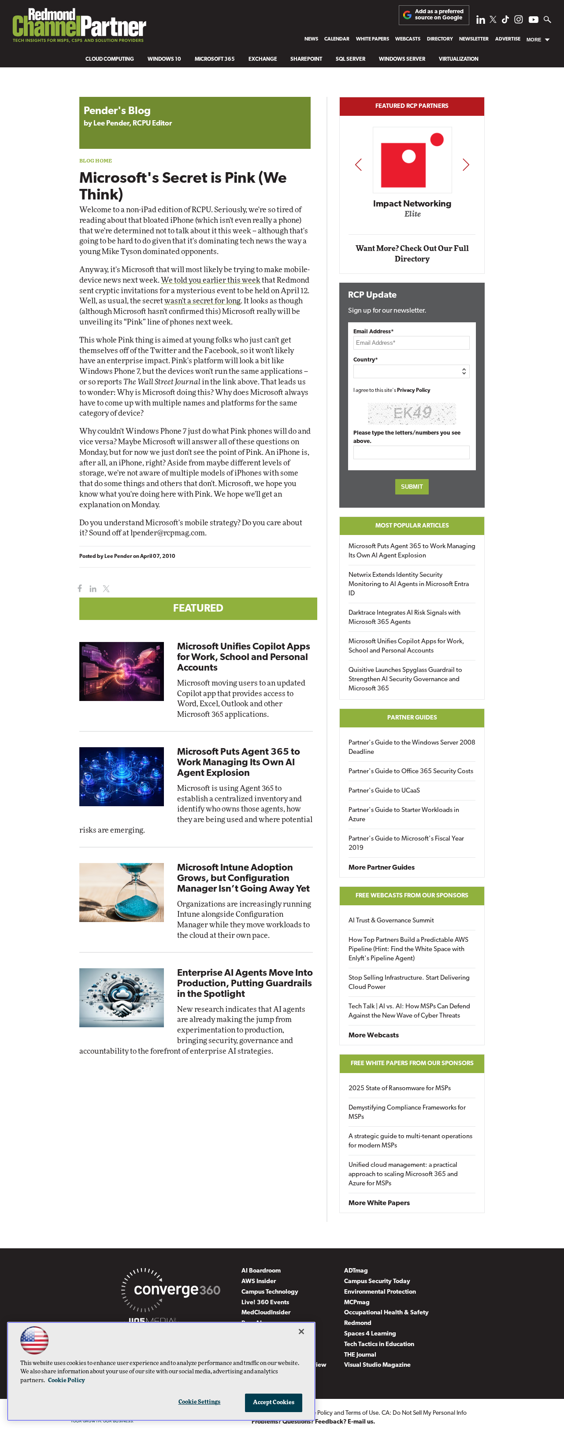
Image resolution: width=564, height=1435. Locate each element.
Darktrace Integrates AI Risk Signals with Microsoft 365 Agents (404, 618)
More (534, 39)
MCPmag (357, 1302)
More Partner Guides (382, 867)
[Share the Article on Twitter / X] (105, 588)
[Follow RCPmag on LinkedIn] (480, 22)
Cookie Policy (66, 1380)
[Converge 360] (170, 1292)
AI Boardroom (261, 1271)
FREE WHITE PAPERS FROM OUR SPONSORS (412, 1063)
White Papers (372, 39)
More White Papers (379, 1203)
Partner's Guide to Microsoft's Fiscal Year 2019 (406, 844)
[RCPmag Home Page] (79, 27)
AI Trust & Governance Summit (391, 921)
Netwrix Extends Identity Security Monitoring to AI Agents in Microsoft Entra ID (409, 584)
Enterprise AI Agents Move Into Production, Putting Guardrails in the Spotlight (245, 984)
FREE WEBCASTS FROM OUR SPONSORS (412, 896)
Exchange (263, 59)
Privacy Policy (413, 390)
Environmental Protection (380, 1292)
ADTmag (356, 1271)
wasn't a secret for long (202, 301)
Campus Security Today (377, 1281)
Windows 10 (164, 59)
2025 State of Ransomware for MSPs (400, 1088)
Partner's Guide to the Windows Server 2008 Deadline (412, 748)
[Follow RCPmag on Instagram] (518, 22)
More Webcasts (374, 1035)
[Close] (301, 1331)
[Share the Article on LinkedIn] (91, 588)
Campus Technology (269, 1292)
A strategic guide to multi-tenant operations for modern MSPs (410, 1141)
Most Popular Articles (412, 526)
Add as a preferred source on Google (439, 15)
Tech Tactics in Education (379, 1344)
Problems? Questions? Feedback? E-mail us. (313, 1422)
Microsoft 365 (215, 59)
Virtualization (459, 59)
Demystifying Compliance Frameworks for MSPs (407, 1113)
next (466, 164)
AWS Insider (258, 1281)
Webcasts (407, 39)
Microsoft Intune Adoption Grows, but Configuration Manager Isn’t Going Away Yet (243, 878)
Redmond (357, 1323)
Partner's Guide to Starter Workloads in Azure (404, 815)
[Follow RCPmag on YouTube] (533, 21)
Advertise (507, 39)
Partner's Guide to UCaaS (384, 791)
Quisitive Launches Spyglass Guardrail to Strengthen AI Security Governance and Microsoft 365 (405, 679)
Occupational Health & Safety (386, 1313)
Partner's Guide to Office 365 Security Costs (411, 771)
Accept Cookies (274, 1402)
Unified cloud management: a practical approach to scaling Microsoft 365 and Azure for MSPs (403, 1174)
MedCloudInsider (265, 1313)
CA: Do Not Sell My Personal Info (424, 1413)
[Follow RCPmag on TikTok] (505, 22)
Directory (440, 39)
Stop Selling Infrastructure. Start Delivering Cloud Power (409, 983)
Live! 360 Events (265, 1302)
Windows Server (402, 59)
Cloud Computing (109, 59)
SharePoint (306, 59)
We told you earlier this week (210, 280)
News (311, 39)
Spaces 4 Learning (370, 1334)
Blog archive (100, 92)
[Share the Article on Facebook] (78, 588)
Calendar (336, 39)
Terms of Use (361, 1413)
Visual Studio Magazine (377, 1365)
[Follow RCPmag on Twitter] (493, 21)
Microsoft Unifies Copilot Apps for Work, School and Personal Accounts (243, 657)
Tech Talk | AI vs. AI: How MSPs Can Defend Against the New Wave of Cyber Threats (409, 1011)
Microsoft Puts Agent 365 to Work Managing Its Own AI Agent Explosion (238, 763)
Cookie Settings (199, 1402)
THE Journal (360, 1355)
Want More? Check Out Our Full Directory (412, 254)
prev (358, 164)
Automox (412, 216)
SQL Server (350, 59)
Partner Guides (412, 718)
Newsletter (474, 39)
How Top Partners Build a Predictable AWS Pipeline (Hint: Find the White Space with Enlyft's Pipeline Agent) (408, 949)
